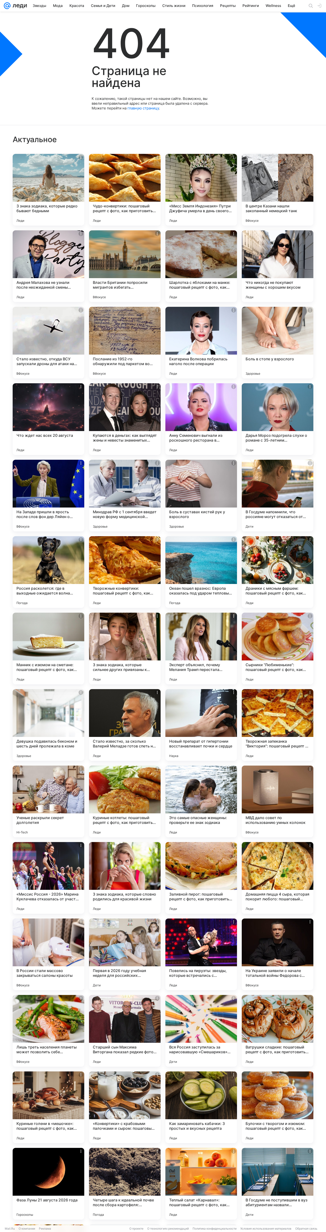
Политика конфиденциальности (215, 1228)
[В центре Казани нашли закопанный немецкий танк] (277, 190)
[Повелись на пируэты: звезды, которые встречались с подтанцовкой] (201, 954)
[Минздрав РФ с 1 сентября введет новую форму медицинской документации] (125, 495)
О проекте (136, 1228)
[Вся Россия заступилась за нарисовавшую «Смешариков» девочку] (201, 1031)
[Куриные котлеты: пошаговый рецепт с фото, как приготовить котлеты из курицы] (125, 801)
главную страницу (143, 108)
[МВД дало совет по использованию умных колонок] (277, 801)
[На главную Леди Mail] (19, 5)
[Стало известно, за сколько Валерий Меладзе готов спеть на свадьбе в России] (125, 725)
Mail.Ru (10, 1228)
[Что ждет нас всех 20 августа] (48, 419)
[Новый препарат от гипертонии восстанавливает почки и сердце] (201, 725)
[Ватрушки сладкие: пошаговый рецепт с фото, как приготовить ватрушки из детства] (277, 1031)
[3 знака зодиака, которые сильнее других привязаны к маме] (125, 648)
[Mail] (7, 5)
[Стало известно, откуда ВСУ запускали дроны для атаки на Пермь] (48, 342)
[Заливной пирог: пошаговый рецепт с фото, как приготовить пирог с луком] (201, 878)
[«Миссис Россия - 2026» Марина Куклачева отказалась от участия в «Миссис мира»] (48, 878)
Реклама (45, 1228)
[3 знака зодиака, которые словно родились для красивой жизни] (125, 878)
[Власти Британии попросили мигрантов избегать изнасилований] (125, 266)
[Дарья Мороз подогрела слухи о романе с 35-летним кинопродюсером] (277, 419)
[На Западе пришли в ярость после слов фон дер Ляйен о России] (48, 495)
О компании (27, 1228)
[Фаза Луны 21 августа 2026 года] (48, 1184)
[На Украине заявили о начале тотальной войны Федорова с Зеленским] (277, 954)
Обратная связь (306, 1228)
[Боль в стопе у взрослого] (277, 342)
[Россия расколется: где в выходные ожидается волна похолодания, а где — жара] (48, 572)
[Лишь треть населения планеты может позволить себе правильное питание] (48, 1031)
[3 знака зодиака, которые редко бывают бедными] (48, 190)
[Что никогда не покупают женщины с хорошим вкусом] (277, 266)
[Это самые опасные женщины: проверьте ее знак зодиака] (201, 801)
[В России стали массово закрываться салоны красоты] (48, 954)
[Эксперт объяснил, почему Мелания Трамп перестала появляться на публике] (201, 648)
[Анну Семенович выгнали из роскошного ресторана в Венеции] (201, 419)
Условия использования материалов (265, 1228)
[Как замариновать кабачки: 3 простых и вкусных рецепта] (201, 1107)
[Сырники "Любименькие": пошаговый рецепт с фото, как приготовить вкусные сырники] (277, 648)
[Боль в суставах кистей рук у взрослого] (201, 495)
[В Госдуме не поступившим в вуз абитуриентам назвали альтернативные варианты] (277, 1184)
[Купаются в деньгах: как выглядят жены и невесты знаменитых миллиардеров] (125, 419)
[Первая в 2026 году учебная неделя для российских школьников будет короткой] (125, 954)
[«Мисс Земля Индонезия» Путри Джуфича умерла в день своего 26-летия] (201, 190)
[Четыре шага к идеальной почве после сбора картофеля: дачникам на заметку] (125, 1184)
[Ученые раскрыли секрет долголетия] (48, 801)
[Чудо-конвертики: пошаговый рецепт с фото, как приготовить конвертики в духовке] (125, 190)
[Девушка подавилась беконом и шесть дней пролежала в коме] (48, 725)
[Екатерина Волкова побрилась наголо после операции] (201, 342)
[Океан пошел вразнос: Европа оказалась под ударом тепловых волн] (201, 572)
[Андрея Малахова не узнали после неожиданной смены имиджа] (48, 266)
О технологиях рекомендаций (168, 1228)
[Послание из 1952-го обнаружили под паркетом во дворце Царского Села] (125, 342)
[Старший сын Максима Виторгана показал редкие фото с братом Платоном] (125, 1031)
